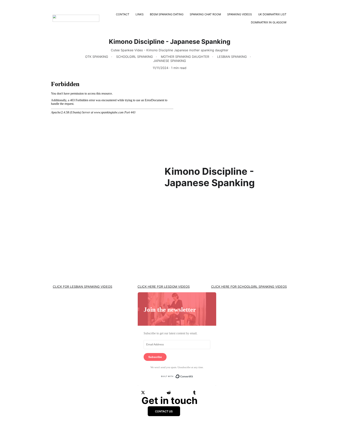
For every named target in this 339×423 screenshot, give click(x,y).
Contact (122, 14)
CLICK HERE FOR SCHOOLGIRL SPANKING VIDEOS (249, 287)
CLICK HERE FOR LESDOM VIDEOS (164, 287)
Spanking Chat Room (205, 14)
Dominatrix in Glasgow (268, 22)
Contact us (164, 411)
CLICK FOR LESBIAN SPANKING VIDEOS (82, 287)
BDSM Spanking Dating (166, 14)
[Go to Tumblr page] (194, 392)
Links (140, 14)
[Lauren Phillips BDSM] (169, 248)
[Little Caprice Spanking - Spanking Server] (88, 247)
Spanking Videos (239, 14)
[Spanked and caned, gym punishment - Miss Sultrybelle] (250, 247)
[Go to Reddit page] (169, 392)
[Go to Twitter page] (143, 392)
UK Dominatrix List (272, 14)
